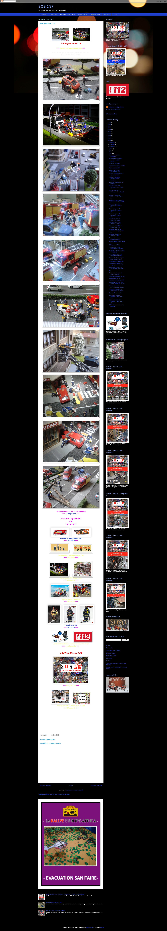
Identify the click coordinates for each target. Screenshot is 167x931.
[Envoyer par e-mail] (52, 735)
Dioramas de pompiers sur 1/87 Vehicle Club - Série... (116, 286)
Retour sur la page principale (71, 48)
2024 (109, 127)
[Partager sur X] (55, 735)
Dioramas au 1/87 (82, 14)
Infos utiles (107, 14)
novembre (112, 144)
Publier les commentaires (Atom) (74, 790)
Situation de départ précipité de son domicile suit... (116, 258)
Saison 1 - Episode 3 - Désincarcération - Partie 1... (116, 197)
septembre (112, 146)
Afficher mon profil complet (113, 109)
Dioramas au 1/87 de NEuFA (116, 261)
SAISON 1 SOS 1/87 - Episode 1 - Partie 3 (114, 223)
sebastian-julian (90, 927)
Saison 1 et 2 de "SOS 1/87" (67, 14)
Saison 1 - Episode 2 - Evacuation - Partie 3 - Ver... (115, 205)
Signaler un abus (111, 114)
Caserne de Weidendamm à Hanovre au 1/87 (116, 174)
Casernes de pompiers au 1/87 (117, 276)
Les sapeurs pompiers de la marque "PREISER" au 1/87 (117, 283)
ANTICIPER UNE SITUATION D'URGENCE (116, 251)
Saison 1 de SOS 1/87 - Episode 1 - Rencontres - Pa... (116, 296)
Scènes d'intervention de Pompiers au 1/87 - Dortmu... (115, 160)
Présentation (54, 14)
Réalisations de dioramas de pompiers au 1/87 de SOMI (116, 201)
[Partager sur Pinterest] (58, 735)
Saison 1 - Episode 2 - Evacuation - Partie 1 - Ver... (115, 215)
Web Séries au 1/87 (96, 14)
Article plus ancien (96, 785)
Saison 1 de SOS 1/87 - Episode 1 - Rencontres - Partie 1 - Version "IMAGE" (65, 894)
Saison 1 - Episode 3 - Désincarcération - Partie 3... (116, 187)
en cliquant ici (71, 514)
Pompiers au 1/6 (71, 625)
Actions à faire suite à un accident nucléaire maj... (116, 255)
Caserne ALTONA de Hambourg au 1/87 (114, 171)
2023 (109, 129)
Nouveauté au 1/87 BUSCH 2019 (54, 902)
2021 (109, 133)
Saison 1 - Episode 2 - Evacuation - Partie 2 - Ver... (115, 210)
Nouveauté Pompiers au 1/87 (71, 538)
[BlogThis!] (53, 735)
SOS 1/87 (45, 6)
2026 (109, 122)
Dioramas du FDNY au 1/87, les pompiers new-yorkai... (116, 264)
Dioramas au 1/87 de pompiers (71, 578)
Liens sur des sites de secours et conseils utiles (71, 644)
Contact (115, 14)
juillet (111, 148)
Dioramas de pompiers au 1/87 (117, 165)
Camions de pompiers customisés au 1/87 (114, 219)
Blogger (102, 927)
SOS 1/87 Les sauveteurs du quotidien (55, 910)
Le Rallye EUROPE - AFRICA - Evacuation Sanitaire (53, 794)
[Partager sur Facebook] (57, 735)
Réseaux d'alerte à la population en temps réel (116, 248)
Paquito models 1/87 (114, 168)
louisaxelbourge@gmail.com (116, 107)
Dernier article (43, 14)
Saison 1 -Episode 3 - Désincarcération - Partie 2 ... (116, 192)
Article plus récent (45, 785)
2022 (109, 131)
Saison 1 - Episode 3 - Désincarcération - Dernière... (114, 179)
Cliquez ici (71, 540)
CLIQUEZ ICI (71, 686)
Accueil (70, 785)
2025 (109, 124)
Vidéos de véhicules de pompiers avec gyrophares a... (116, 231)
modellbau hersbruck (114, 163)
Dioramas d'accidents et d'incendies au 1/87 (115, 238)
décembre (112, 142)
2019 (109, 138)
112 (110, 270)
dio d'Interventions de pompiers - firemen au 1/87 (116, 279)
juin (111, 151)
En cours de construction (115, 293)
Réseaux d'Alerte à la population (114, 155)
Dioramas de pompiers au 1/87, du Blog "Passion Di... (116, 268)
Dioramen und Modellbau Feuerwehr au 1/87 (115, 226)
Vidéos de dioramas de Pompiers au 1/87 (115, 235)
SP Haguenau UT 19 (114, 245)
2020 (109, 136)
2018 (109, 140)
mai (111, 153)
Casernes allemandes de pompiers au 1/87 (115, 273)
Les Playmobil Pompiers (71, 599)
